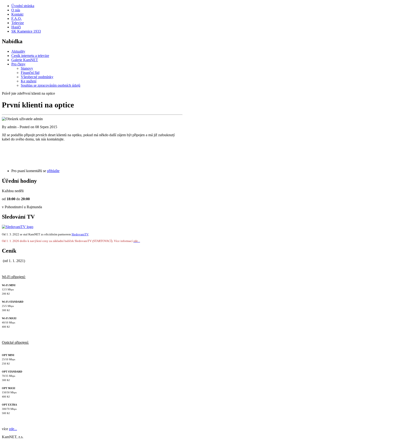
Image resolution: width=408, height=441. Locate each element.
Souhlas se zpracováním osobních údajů (50, 85)
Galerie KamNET (24, 60)
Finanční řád (30, 73)
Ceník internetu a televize (30, 56)
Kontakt (17, 14)
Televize (17, 23)
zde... (13, 429)
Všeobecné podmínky (37, 77)
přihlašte (53, 171)
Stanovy (27, 68)
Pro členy (18, 64)
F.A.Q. (16, 19)
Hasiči (16, 27)
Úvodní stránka (22, 6)
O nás (15, 10)
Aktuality (18, 51)
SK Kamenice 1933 (26, 31)
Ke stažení (28, 81)
